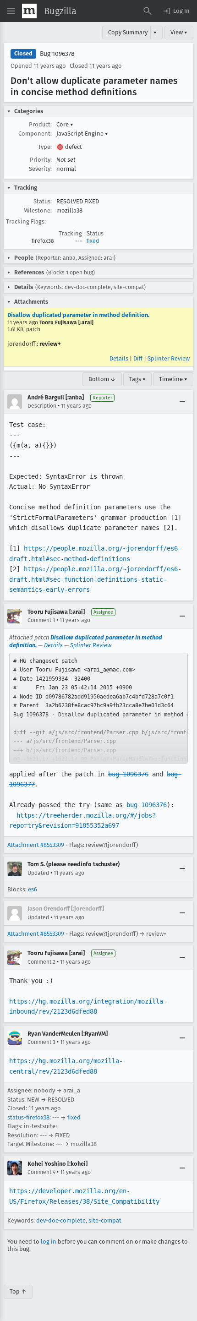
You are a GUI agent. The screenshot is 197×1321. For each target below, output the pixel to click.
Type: (45, 146)
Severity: (40, 168)
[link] (98, 708)
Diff (137, 358)
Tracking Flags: (26, 221)
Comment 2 (41, 962)
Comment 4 (41, 1172)
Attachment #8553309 (35, 844)
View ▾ (178, 32)
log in (48, 1241)
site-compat (104, 1220)
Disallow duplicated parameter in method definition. (78, 314)
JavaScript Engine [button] (82, 133)
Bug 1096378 (57, 54)
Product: (40, 124)
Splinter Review (169, 358)
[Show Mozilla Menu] (29, 11)
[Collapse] (182, 401)
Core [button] (64, 124)
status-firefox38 (28, 1117)
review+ (50, 343)
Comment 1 (41, 620)
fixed (93, 241)
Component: (35, 133)
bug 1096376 (128, 774)
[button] (176, 11)
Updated (38, 873)
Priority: (41, 159)
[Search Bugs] (147, 11)
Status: (42, 201)
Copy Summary (128, 32)
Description (41, 406)
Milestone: (37, 210)
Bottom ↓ (102, 379)
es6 (32, 889)
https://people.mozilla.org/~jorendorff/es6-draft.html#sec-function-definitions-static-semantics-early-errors (95, 579)
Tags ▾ (137, 379)
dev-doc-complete (61, 1220)
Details (118, 358)
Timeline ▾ (173, 379)
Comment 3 (41, 1042)
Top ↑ (18, 1291)
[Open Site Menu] (11, 11)
